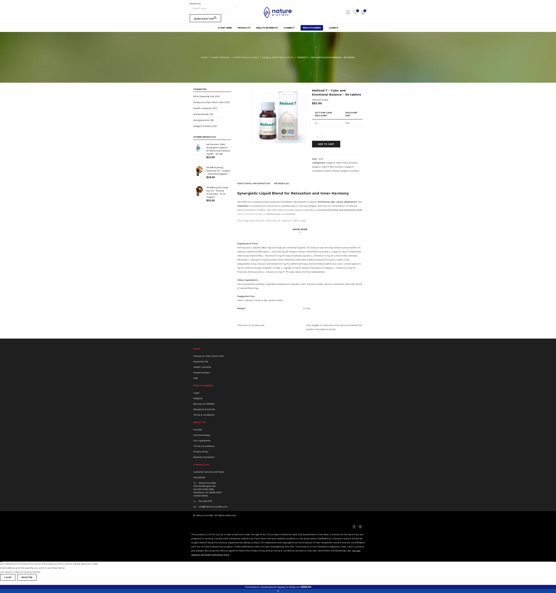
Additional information (253, 183)
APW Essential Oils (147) (206, 96)
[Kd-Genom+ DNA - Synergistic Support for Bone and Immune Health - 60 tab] (198, 148)
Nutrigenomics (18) (203, 120)
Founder (197, 429)
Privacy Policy (201, 451)
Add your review (320, 99)
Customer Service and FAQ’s (208, 472)
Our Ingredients (202, 440)
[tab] (253, 183)
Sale (195, 378)
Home (204, 57)
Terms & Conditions (204, 415)
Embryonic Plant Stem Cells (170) (211, 102)
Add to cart (326, 144)
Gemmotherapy (201, 435)
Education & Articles (204, 409)
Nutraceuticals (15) (203, 114)
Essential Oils (200, 361)
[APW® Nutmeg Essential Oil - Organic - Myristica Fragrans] (198, 171)
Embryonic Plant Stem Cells (208, 356)
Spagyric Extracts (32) (205, 126)
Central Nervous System (246, 57)
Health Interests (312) (205, 108)
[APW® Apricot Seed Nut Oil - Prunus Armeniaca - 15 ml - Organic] (198, 191)
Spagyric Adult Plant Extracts (278, 57)
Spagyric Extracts (349, 171)
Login (196, 393)
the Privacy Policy (255, 550)
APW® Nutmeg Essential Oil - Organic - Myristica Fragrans (218, 170)
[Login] (348, 13)
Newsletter (199, 477)
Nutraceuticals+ (201, 372)
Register (198, 398)
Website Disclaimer (204, 457)
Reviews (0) (281, 183)
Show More (300, 229)
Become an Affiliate (203, 404)
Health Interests (220, 57)
